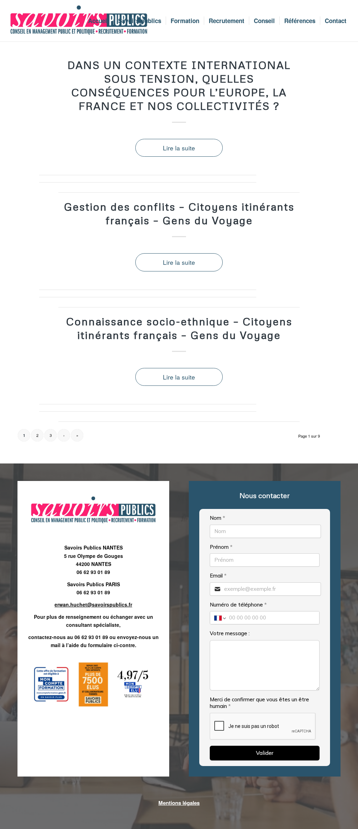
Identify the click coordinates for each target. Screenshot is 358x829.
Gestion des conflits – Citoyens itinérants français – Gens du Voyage (179, 213)
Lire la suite (179, 147)
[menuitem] (98, 20)
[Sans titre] (78, 20)
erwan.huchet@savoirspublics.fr (93, 604)
